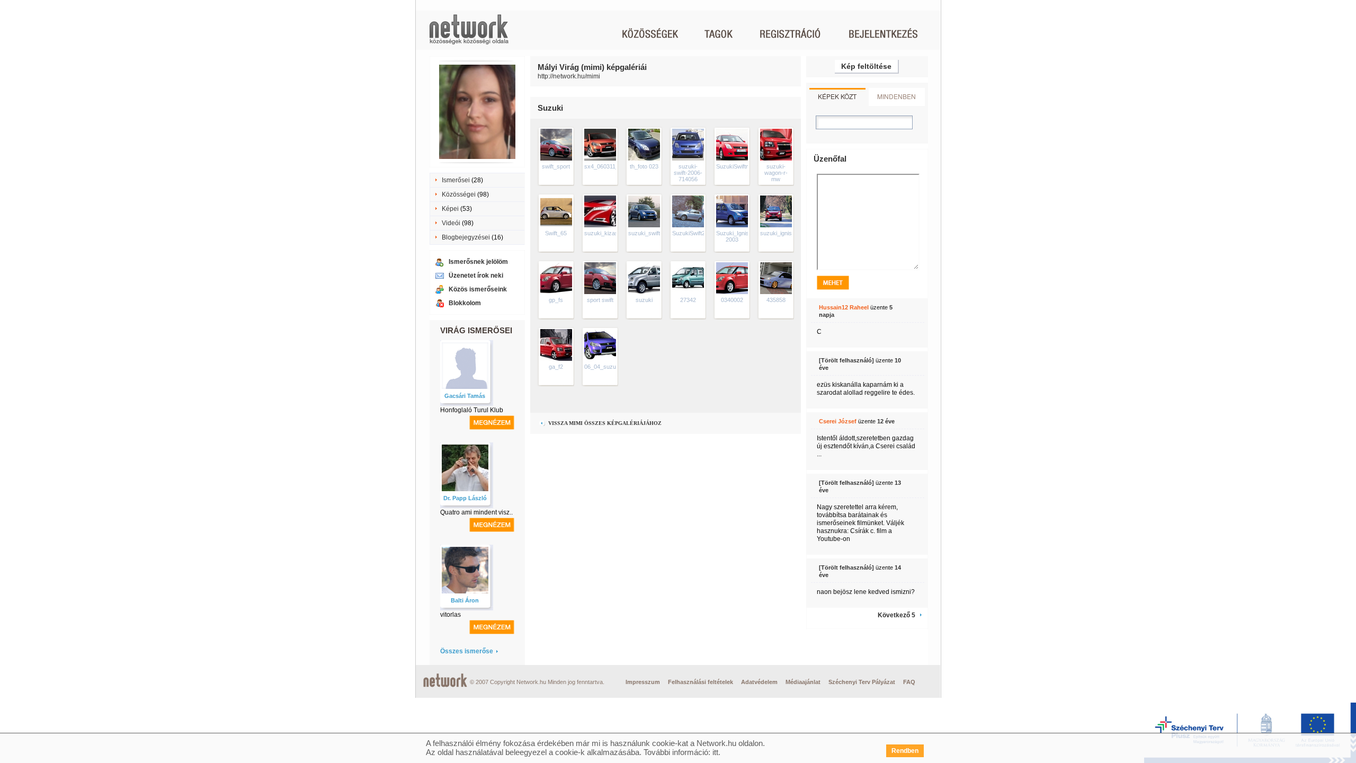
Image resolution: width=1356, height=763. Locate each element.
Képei (450, 208)
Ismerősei (456, 180)
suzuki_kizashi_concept (615, 233)
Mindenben (896, 96)
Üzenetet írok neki (476, 275)
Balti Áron (465, 600)
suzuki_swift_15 (649, 233)
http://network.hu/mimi (569, 76)
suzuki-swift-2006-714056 (688, 172)
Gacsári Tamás (464, 396)
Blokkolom (465, 303)
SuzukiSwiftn (732, 166)
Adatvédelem (759, 682)
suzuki (644, 300)
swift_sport (556, 166)
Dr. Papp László (465, 498)
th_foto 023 (644, 166)
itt (715, 752)
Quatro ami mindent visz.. (476, 512)
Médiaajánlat (803, 682)
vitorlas (450, 614)
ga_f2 (556, 366)
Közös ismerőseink (478, 289)
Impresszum (643, 682)
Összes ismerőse (466, 651)
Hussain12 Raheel (844, 307)
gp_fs (556, 300)
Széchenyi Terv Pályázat (861, 682)
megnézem (491, 422)
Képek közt (837, 96)
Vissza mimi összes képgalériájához (604, 423)
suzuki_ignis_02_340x (788, 233)
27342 (688, 300)
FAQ (909, 682)
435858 (776, 300)
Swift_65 (556, 233)
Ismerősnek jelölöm (478, 261)
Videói (451, 223)
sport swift (600, 300)
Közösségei (459, 194)
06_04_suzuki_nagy (610, 366)
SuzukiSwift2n (690, 233)
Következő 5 (896, 615)
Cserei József (838, 421)
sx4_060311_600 (606, 166)
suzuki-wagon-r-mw (776, 172)
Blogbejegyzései (466, 237)
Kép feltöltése (866, 66)
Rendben (904, 751)
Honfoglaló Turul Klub (471, 410)
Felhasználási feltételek (700, 682)
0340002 (732, 300)
